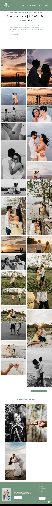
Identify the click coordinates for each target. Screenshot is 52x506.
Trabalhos (28, 5)
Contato (47, 5)
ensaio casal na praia (26, 42)
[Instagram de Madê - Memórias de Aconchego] (40, 493)
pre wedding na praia (21, 40)
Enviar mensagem (43, 488)
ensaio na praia (13, 40)
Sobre (42, 5)
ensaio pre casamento (30, 40)
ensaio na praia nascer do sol (15, 42)
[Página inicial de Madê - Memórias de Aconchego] (6, 5)
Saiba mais (18, 497)
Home (23, 5)
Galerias (34, 5)
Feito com (26, 504)
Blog (39, 5)
